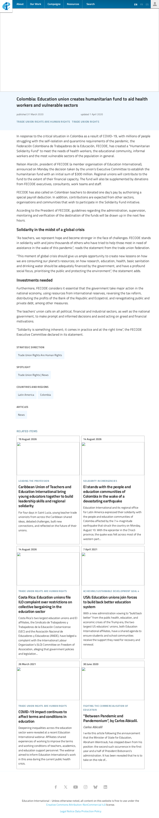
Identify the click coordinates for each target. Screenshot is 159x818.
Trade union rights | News (33, 375)
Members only (155, 4)
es (147, 4)
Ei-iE (6, 6)
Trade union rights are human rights (40, 355)
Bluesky (95, 787)
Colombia (45, 395)
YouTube (75, 787)
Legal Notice (67, 811)
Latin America (26, 395)
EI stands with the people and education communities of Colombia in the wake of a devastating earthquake (113, 489)
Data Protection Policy (88, 811)
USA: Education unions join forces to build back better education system (113, 597)
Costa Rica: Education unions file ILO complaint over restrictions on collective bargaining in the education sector (48, 602)
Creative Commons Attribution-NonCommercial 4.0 (76, 804)
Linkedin (105, 787)
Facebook (55, 787)
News (21, 415)
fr (141, 4)
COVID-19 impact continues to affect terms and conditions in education (48, 714)
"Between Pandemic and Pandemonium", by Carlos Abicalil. (113, 712)
